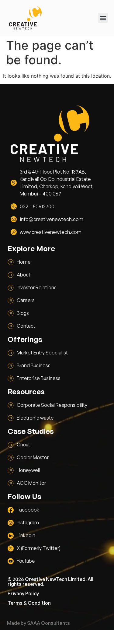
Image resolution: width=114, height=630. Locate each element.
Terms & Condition (29, 603)
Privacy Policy (23, 593)
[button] (103, 18)
